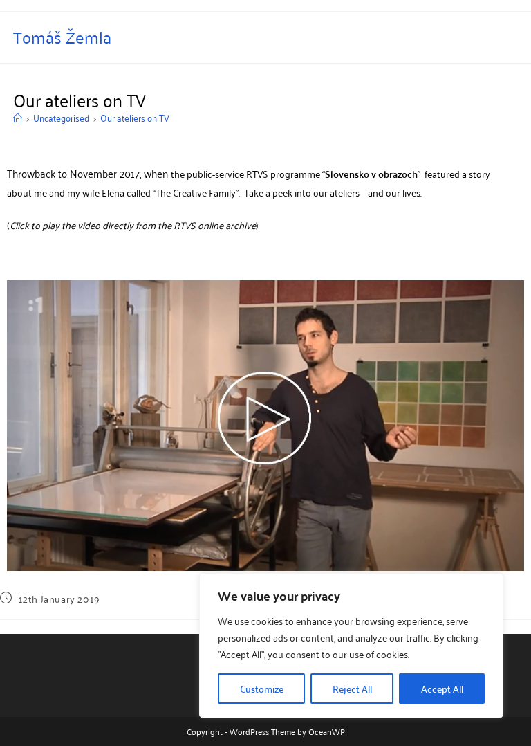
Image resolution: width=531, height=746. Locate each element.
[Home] (17, 117)
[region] (351, 645)
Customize (261, 689)
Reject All (352, 689)
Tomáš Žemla (62, 36)
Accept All (442, 689)
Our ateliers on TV (134, 117)
